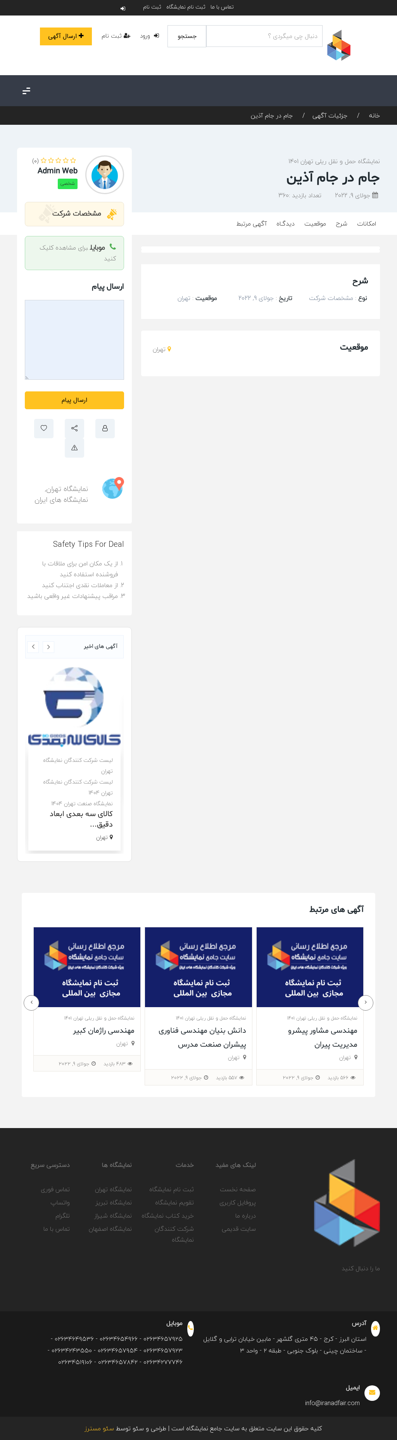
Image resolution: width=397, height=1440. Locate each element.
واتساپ (60, 1202)
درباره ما (245, 1215)
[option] (74, 751)
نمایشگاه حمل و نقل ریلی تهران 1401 (334, 161)
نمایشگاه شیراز (113, 1215)
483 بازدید (226, 1063)
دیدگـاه (285, 223)
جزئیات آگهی (329, 115)
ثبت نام (152, 7)
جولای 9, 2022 (353, 195)
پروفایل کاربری (237, 1202)
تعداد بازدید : (299, 195)
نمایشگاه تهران (67, 489)
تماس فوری (55, 1189)
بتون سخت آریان (86, 812)
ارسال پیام (74, 400)
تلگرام (62, 1215)
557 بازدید (338, 1077)
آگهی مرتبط (251, 223)
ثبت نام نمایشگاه (185, 7)
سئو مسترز (99, 1428)
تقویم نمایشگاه (174, 1202)
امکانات (366, 223)
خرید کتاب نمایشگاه (168, 1215)
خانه (373, 115)
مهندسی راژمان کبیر (215, 1030)
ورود (146, 36)
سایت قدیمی (239, 1228)
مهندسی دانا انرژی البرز (98, 1030)
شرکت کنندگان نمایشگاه (174, 1234)
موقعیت (315, 223)
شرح (341, 223)
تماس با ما (222, 7)
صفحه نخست (238, 1189)
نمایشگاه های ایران (61, 500)
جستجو (187, 36)
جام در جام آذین (272, 115)
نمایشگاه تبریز (114, 1202)
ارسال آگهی (62, 36)
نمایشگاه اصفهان (110, 1228)
